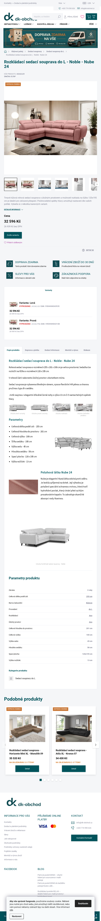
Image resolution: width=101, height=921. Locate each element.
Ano (90, 616)
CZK (89, 3)
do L (90, 609)
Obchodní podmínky (12, 843)
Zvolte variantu (13, 235)
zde (11, 910)
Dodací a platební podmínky (25, 3)
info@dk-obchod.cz (84, 823)
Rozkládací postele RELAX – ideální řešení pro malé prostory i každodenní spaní (51, 894)
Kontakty (8, 3)
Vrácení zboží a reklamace (14, 830)
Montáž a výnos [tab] (71, 350)
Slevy (6, 835)
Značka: (10, 76)
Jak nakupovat (10, 839)
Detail (27, 769)
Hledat (59, 17)
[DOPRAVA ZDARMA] (27, 728)
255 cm (89, 596)
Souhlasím (83, 903)
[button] (41, 780)
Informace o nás (10, 859)
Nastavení (16, 916)
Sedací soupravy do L (25, 678)
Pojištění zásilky (10, 851)
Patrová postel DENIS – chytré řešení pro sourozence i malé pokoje (50, 877)
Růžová (89, 603)
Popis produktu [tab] (13, 350)
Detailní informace (12, 209)
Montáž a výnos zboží (13, 855)
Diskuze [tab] (87, 350)
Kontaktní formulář (84, 838)
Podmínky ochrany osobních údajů (18, 847)
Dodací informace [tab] (52, 350)
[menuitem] (12, 24)
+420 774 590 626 (83, 828)
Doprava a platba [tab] (32, 350)
